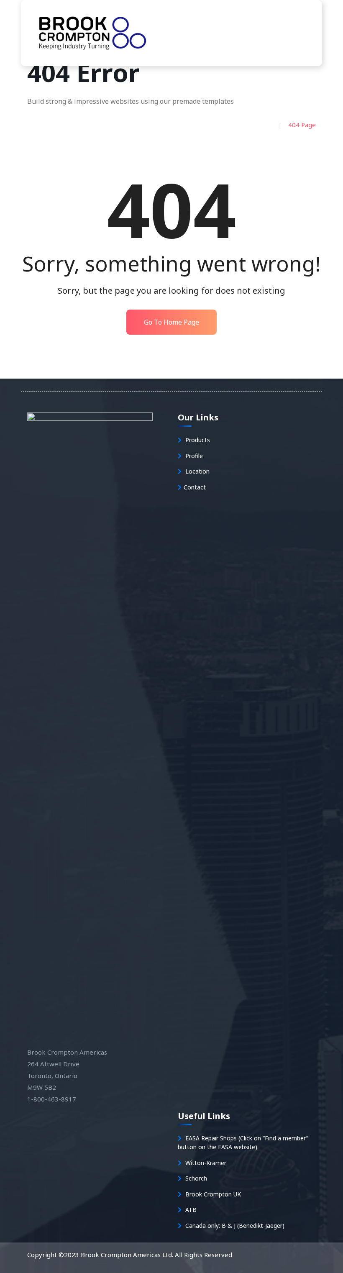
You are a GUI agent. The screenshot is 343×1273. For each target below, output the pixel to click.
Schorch (195, 1178)
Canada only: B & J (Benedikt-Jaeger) (234, 1225)
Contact (195, 487)
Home (260, 124)
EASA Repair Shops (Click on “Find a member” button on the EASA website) (243, 1142)
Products (197, 440)
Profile (193, 456)
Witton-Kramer (205, 1163)
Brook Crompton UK (212, 1194)
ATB (190, 1210)
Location (197, 471)
